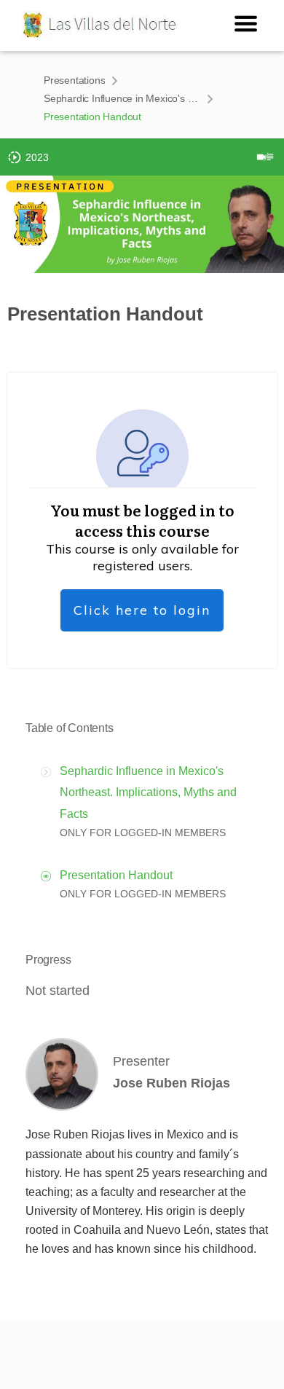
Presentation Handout (116, 875)
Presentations (74, 80)
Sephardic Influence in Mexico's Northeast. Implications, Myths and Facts (122, 98)
